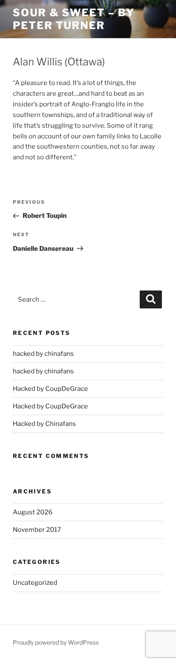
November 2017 (37, 530)
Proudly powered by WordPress (56, 642)
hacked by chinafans (43, 354)
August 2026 (33, 512)
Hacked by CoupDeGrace (50, 389)
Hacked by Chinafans (44, 424)
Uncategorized (35, 583)
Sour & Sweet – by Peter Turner (74, 19)
